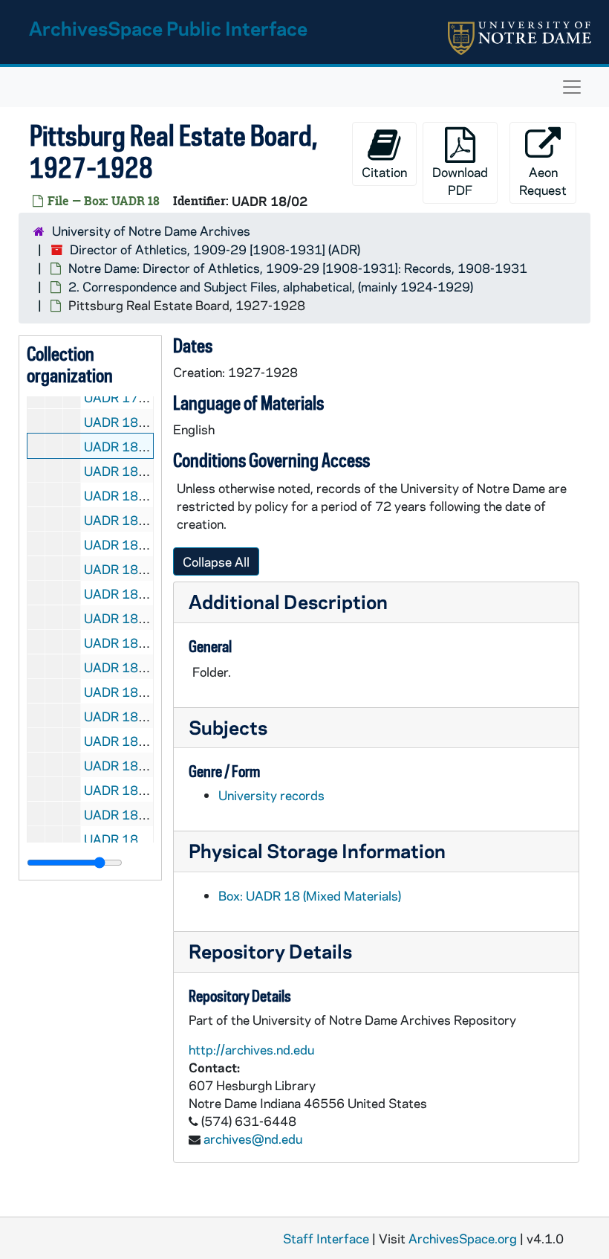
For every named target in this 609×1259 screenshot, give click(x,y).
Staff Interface (326, 1238)
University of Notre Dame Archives (151, 230)
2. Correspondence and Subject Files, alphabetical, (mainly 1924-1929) (270, 286)
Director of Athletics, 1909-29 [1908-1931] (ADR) (215, 249)
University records (271, 795)
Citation (384, 172)
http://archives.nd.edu (251, 1049)
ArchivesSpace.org (462, 1238)
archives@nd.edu (252, 1138)
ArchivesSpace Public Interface (168, 28)
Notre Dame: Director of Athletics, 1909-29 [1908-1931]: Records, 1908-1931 (297, 268)
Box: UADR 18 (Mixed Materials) (309, 895)
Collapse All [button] (216, 561)
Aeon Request (543, 181)
